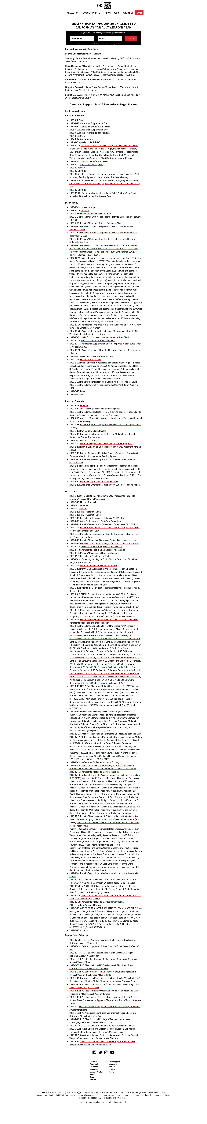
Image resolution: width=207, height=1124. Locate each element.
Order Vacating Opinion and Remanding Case (99, 409)
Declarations (113, 553)
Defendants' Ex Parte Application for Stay (100, 762)
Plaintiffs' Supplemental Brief (93, 553)
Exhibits (106, 546)
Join (139, 13)
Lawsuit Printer (92, 13)
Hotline (93, 1080)
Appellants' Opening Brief (91, 164)
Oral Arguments (87, 139)
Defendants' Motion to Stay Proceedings (100, 772)
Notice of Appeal (89, 207)
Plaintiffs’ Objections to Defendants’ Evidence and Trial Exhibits (109, 524)
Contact (112, 1067)
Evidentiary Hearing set (91, 559)
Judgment (83, 505)
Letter (83, 391)
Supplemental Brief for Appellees (95, 126)
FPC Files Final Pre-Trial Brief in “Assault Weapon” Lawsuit (108, 1025)
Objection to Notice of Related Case (96, 356)
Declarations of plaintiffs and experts (117, 819)
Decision (85, 210)
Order (81, 120)
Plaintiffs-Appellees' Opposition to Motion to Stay (103, 459)
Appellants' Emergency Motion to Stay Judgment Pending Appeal (110, 485)
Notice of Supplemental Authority (95, 213)
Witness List (116, 546)
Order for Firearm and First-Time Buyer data (100, 521)
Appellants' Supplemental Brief (94, 123)
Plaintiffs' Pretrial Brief (91, 546)
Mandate (84, 405)
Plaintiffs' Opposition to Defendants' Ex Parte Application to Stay (111, 734)
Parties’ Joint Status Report (93, 431)
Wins (117, 13)
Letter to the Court (88, 588)
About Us (128, 13)
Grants (92, 1077)
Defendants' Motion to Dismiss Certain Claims (102, 902)
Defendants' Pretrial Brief (92, 550)
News (108, 13)
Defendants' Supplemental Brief (94, 556)
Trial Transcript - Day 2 (90, 512)
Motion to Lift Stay (88, 440)
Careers (93, 1062)
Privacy (112, 1069)
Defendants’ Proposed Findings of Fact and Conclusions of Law (109, 543)
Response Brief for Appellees (94, 161)
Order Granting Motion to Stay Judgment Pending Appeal (106, 443)
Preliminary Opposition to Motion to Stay (99, 481)
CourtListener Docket (81, 98)
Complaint (85, 930)
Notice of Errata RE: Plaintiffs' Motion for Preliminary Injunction (110, 775)
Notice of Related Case (90, 359)
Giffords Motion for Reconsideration (98, 340)
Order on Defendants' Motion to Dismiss (98, 565)
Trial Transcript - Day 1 (90, 515)
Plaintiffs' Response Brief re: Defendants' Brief (101, 223)
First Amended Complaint (92, 905)
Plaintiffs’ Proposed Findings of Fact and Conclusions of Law (108, 540)
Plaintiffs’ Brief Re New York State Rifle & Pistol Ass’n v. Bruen (108, 382)
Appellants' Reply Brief (89, 142)
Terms (111, 1072)
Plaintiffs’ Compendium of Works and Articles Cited (105, 337)
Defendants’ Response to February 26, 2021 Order (103, 518)
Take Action (72, 13)
